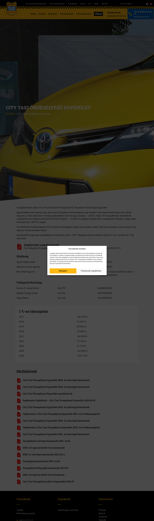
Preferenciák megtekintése (91, 271)
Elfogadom (63, 271)
